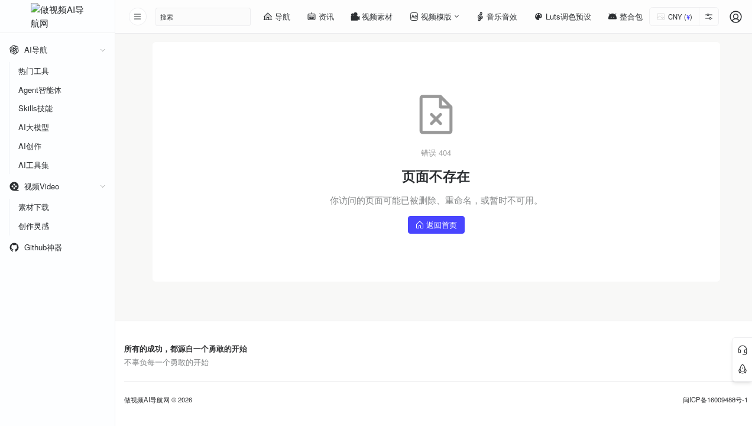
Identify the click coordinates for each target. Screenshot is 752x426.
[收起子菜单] (102, 50)
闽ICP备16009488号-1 (715, 399)
